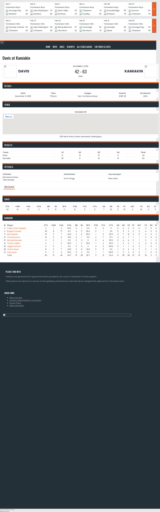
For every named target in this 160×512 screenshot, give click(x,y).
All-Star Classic (84, 47)
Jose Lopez (12, 252)
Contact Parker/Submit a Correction (25, 300)
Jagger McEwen (14, 246)
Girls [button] (62, 47)
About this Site (15, 298)
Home (48, 47)
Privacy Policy (15, 303)
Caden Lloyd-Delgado (16, 228)
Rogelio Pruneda (14, 231)
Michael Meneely (14, 240)
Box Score (9, 186)
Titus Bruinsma (13, 237)
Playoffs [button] (71, 47)
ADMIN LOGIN (4, 511)
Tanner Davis (12, 249)
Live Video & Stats (103, 47)
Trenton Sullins (13, 243)
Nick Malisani (12, 234)
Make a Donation (16, 305)
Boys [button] (55, 47)
